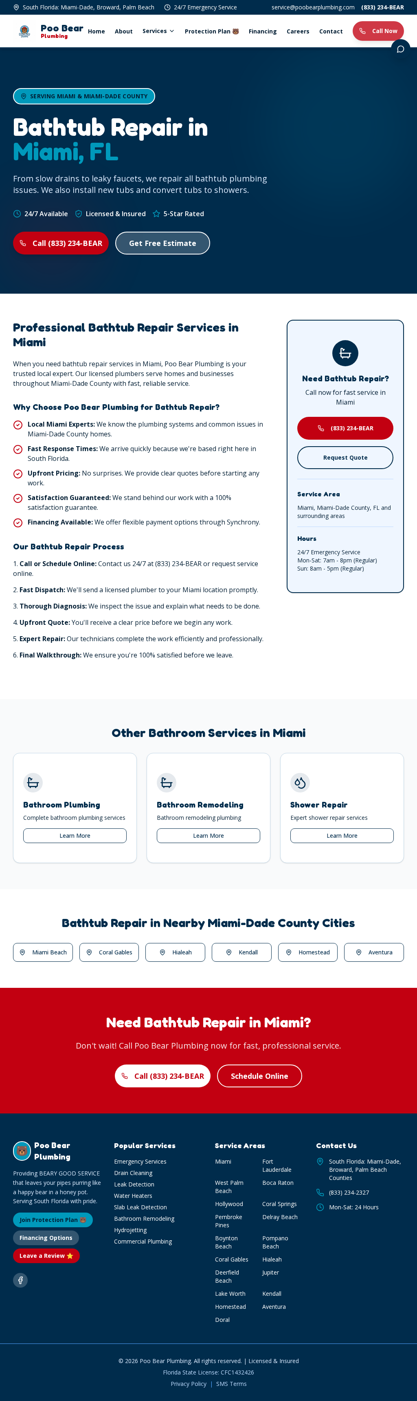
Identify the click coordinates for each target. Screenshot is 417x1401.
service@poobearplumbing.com (313, 7)
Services (155, 31)
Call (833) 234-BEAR (67, 243)
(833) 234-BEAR (382, 7)
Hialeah (182, 952)
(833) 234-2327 (349, 1192)
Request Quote (345, 457)
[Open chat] (400, 49)
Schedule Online (259, 1076)
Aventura (381, 952)
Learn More (74, 835)
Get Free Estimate (162, 243)
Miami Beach (49, 952)
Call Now (384, 31)
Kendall (248, 952)
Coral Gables (115, 952)
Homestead (314, 952)
